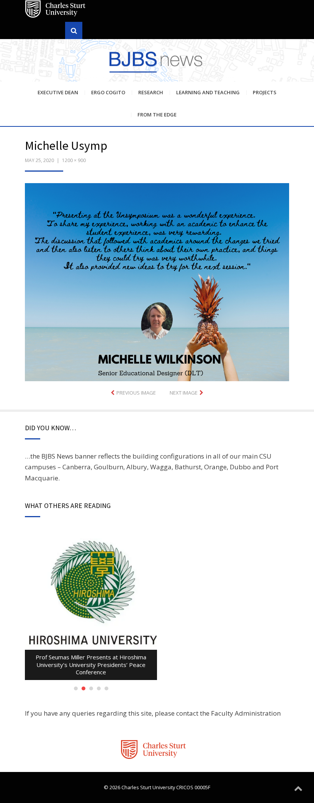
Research (150, 92)
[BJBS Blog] (157, 61)
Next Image (184, 392)
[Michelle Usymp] (157, 281)
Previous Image (136, 392)
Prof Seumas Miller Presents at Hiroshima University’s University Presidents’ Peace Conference (91, 664)
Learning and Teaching (208, 92)
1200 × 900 (74, 160)
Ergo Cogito (108, 92)
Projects (264, 92)
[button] (157, 282)
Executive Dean (58, 92)
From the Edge (157, 114)
